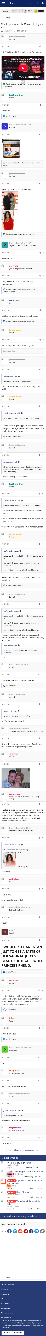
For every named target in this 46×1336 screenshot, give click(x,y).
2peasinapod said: (10, 376)
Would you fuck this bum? (19, 1162)
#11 (43, 455)
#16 (43, 704)
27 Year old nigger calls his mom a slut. (26, 1171)
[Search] (43, 3)
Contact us (5, 1294)
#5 (43, 253)
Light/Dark (7, 1289)
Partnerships (5, 1308)
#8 (43, 340)
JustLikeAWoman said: (11, 413)
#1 (43, 46)
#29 (43, 1138)
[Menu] (3, 3)
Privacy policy (6, 1318)
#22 (43, 917)
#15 (43, 675)
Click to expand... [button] (23, 867)
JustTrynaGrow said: (11, 551)
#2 (43, 105)
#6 (43, 276)
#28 (43, 1103)
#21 (43, 889)
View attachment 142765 (12, 852)
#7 (43, 310)
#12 (43, 494)
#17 (43, 738)
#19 (43, 804)
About (3, 1299)
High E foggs (22, 1192)
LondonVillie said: (10, 711)
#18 (43, 764)
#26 (43, 1058)
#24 (43, 990)
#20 (43, 838)
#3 (43, 134)
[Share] (40, 46)
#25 (43, 1028)
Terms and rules (7, 1313)
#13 (43, 544)
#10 (43, 406)
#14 (43, 604)
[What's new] (37, 3)
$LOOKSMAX (5, 1303)
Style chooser (8, 1285)
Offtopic (15, 1165)
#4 (43, 183)
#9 (43, 369)
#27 (43, 1080)
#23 (43, 940)
